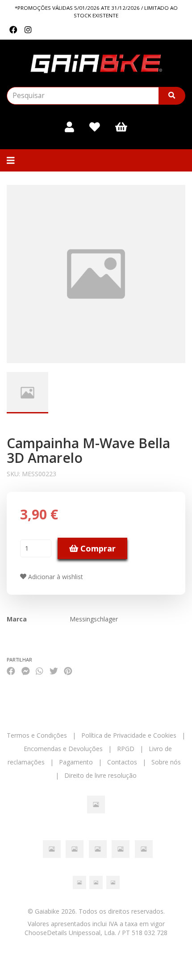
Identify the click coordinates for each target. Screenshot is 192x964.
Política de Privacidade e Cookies (128, 735)
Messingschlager (94, 619)
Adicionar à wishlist (54, 576)
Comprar (97, 548)
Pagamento (76, 762)
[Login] (69, 127)
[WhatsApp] (39, 670)
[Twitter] (54, 670)
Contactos (122, 762)
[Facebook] (13, 30)
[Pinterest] (68, 670)
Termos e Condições (37, 735)
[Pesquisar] (172, 96)
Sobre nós (166, 762)
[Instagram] (28, 30)
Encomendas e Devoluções (63, 748)
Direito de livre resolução (100, 775)
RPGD (125, 748)
